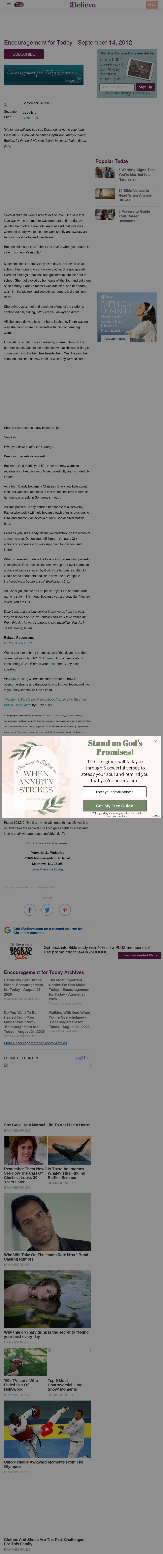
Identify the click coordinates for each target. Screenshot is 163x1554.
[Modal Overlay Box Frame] (81, 777)
